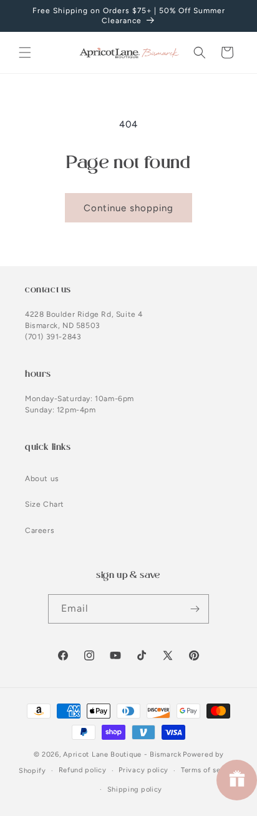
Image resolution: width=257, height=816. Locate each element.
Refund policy (83, 770)
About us (42, 478)
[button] (25, 52)
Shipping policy (135, 789)
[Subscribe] (194, 609)
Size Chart (44, 504)
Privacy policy (143, 770)
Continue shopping (128, 208)
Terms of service (209, 770)
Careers (39, 530)
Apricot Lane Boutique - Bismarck (122, 754)
